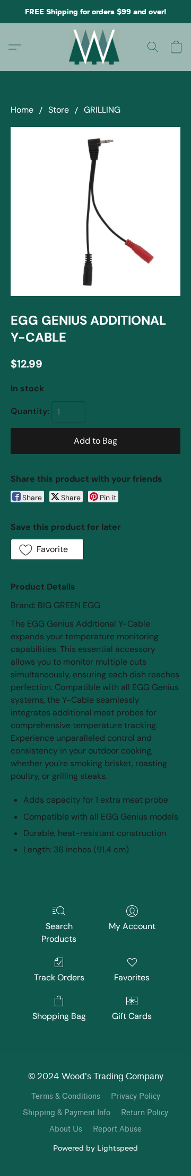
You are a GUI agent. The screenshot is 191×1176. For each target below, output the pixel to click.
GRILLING (102, 109)
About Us (65, 1129)
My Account (132, 926)
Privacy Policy (135, 1096)
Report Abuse (117, 1129)
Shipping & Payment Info (66, 1112)
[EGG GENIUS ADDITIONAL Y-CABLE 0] (95, 211)
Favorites (132, 977)
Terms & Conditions (65, 1096)
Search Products (58, 932)
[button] (96, 47)
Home (22, 109)
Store (58, 109)
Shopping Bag (59, 1016)
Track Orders (59, 977)
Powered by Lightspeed (95, 1147)
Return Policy (144, 1112)
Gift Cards (132, 1016)
